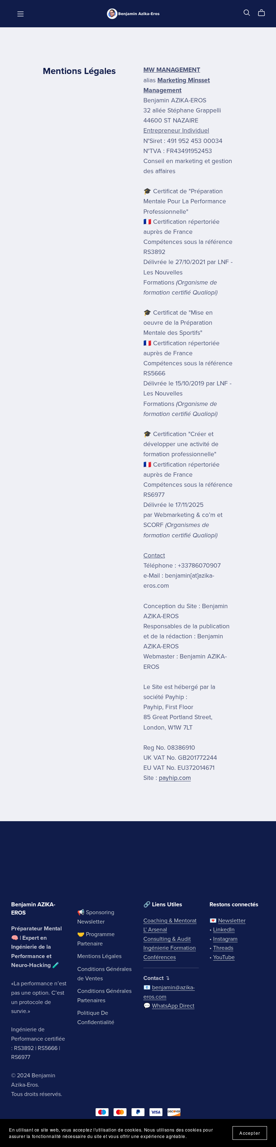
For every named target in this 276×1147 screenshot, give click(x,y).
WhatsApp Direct (173, 1005)
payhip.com (175, 778)
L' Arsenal (155, 929)
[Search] (247, 12)
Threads (223, 948)
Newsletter (231, 920)
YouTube (224, 957)
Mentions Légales (99, 956)
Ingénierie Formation (169, 948)
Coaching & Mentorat (170, 920)
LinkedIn (224, 929)
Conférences (159, 957)
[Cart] (264, 13)
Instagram (225, 939)
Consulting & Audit (167, 939)
